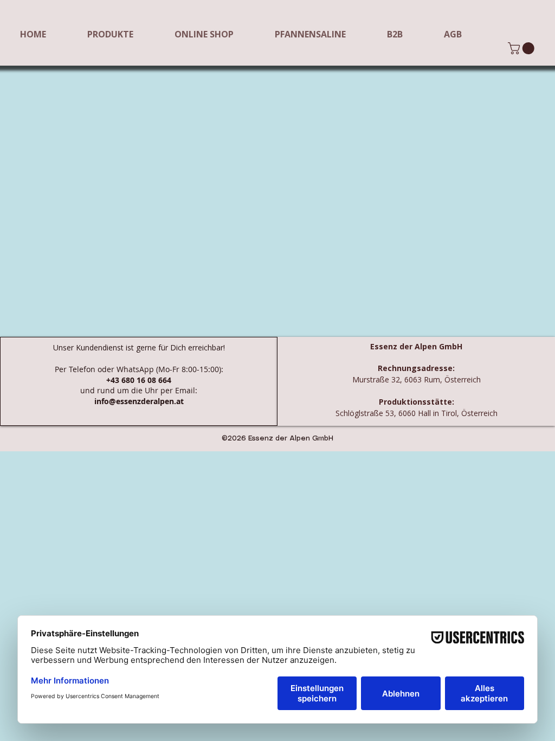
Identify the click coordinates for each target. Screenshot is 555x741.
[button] (522, 48)
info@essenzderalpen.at (139, 401)
